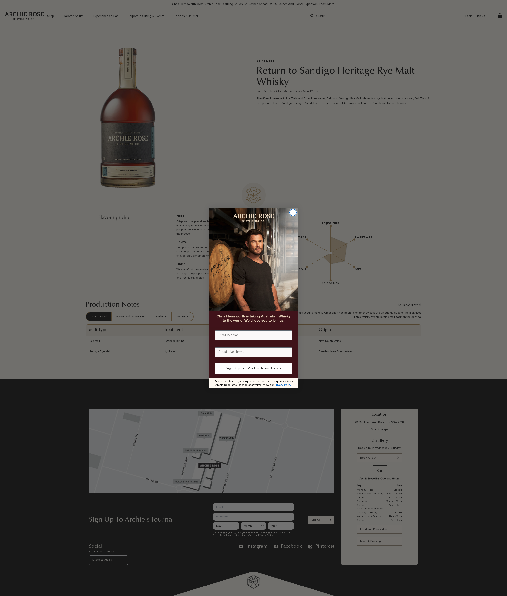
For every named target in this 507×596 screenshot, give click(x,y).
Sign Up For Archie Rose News (253, 368)
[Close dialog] (293, 212)
